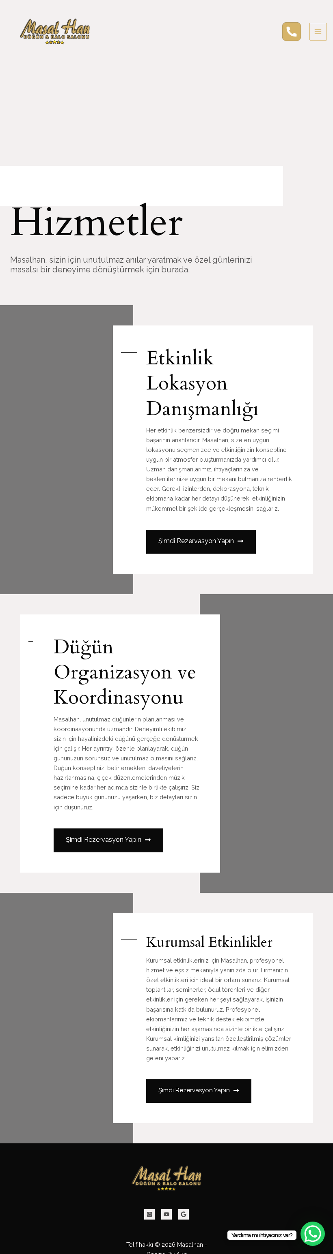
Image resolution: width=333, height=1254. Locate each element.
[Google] (183, 1214)
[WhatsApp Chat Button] (313, 1234)
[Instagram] (149, 1214)
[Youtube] (166, 1214)
